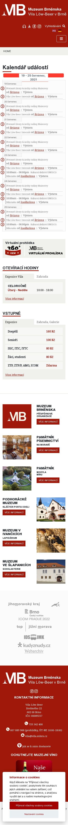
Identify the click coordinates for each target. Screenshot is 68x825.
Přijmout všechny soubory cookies (34, 805)
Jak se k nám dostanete (36, 746)
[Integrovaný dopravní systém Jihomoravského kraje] (34, 637)
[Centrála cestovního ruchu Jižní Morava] (34, 626)
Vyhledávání (53, 26)
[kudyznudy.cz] (34, 645)
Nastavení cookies (34, 814)
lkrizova (14, 92)
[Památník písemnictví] (17, 447)
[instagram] (40, 26)
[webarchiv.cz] (34, 651)
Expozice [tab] (11, 322)
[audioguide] (24, 26)
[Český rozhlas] (34, 612)
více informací (48, 421)
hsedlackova (28, 176)
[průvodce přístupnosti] (30, 26)
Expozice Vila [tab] (14, 276)
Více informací (14, 299)
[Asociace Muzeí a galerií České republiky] (55, 604)
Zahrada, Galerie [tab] (48, 322)
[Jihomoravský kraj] (24, 604)
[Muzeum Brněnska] (17, 416)
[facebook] (35, 26)
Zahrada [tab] (42, 276)
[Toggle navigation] (61, 38)
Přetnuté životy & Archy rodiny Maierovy (27, 88)
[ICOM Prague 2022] (34, 618)
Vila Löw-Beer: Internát (18, 96)
